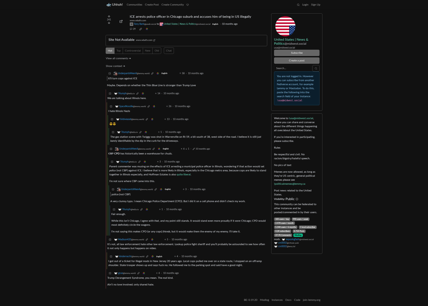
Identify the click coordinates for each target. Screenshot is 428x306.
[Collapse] (109, 73)
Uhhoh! (117, 4)
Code (297, 300)
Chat (169, 50)
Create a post (297, 60)
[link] (140, 29)
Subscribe (297, 53)
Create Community (173, 4)
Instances (277, 300)
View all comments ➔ (118, 58)
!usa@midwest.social (301, 118)
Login (305, 4)
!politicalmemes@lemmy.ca (289, 184)
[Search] (298, 4)
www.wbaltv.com (138, 20)
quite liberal (184, 174)
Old (157, 50)
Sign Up (315, 4)
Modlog (298, 235)
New (147, 50)
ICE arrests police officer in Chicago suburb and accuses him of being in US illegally (190, 16)
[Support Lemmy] (187, 4)
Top (119, 50)
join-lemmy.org (311, 300)
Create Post (152, 4)
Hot (110, 50)
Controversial (133, 50)
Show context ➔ (115, 66)
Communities (134, 4)
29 (134, 29)
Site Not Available (122, 39)
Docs (288, 300)
